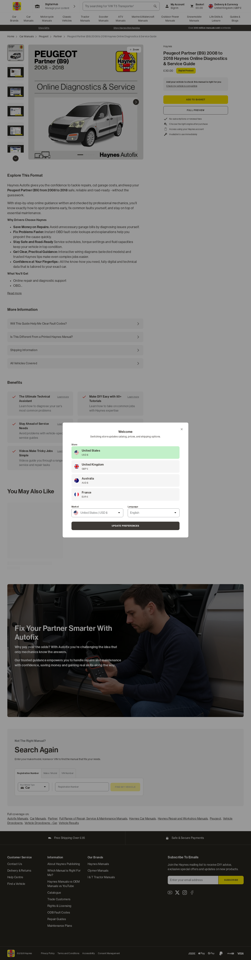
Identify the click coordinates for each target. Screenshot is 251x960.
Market (75, 506)
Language (133, 506)
